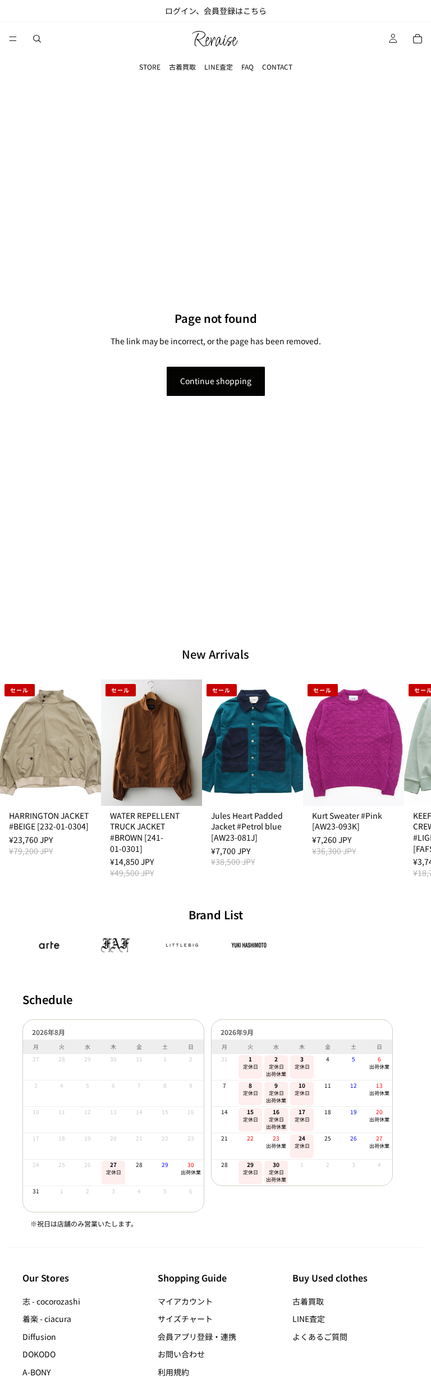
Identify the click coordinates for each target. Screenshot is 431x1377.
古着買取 (182, 66)
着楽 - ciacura (46, 1318)
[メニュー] (13, 39)
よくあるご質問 (319, 1336)
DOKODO (39, 1354)
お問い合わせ (181, 1354)
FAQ (247, 66)
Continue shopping (215, 380)
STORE (150, 66)
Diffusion (39, 1336)
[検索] (37, 38)
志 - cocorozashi (51, 1301)
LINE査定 (218, 66)
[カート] (417, 38)
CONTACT (277, 66)
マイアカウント (185, 1301)
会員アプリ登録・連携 (197, 1336)
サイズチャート (185, 1318)
